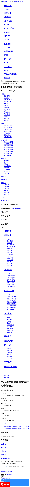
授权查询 (6, 377)
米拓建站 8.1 (10, 474)
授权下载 (3, 423)
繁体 (2, 476)
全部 (8, 239)
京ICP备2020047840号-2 (7, 471)
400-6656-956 (16, 208)
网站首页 (8, 231)
